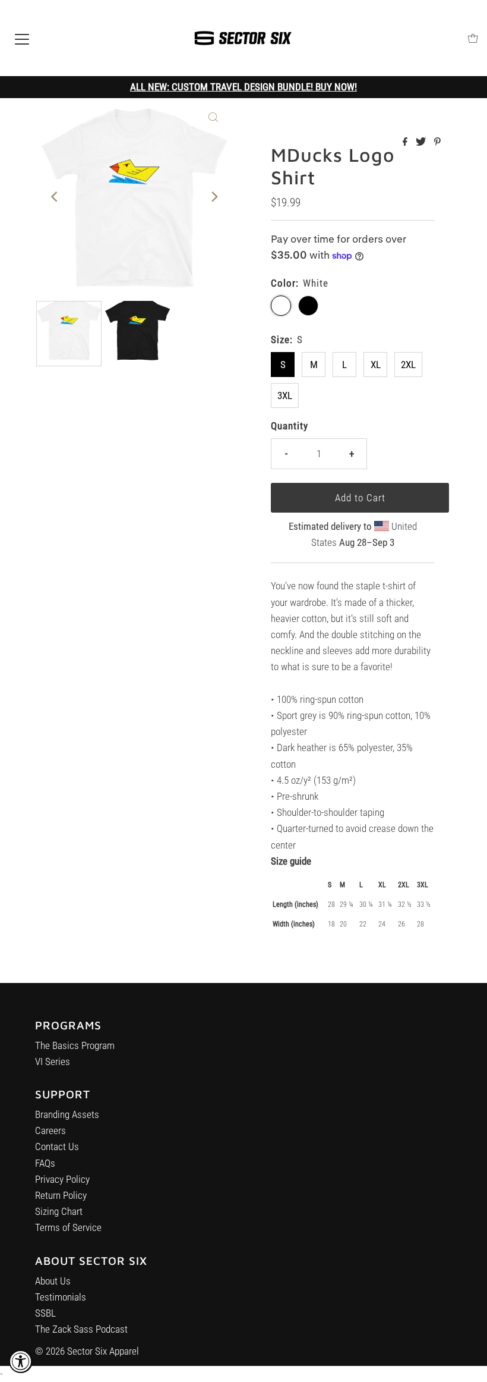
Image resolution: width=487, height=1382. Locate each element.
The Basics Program (75, 1045)
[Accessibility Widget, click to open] (21, 1361)
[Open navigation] (22, 38)
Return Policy (61, 1195)
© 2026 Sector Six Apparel (87, 1351)
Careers (50, 1130)
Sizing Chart (59, 1211)
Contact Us (57, 1146)
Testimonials (60, 1297)
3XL (284, 395)
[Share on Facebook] (406, 142)
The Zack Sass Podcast (81, 1329)
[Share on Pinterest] (437, 142)
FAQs (45, 1163)
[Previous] (55, 197)
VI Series (52, 1061)
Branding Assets (67, 1114)
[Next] (213, 197)
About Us (53, 1281)
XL (376, 364)
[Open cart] (473, 38)
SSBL (45, 1313)
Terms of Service (68, 1227)
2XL (408, 364)
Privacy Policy (62, 1179)
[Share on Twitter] (422, 142)
